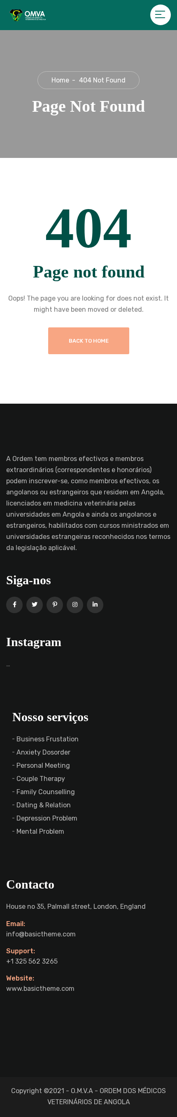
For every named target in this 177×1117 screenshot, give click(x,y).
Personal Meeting (43, 765)
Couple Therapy (40, 779)
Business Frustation (47, 739)
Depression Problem (46, 818)
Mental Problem (40, 831)
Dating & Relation (43, 805)
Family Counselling (45, 792)
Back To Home (89, 341)
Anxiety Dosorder (43, 752)
